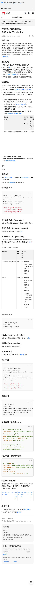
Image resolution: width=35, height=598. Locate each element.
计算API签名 (24, 177)
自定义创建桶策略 (10, 161)
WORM (11, 67)
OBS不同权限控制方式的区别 (22, 89)
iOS (25, 492)
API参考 (21, 21)
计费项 (19, 512)
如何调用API (8, 177)
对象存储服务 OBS (12, 21)
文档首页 (4, 21)
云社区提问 (14, 561)
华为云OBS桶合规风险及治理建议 (12, 537)
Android (22, 494)
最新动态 (5, 530)
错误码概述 (22, 354)
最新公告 (5, 532)
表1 (30, 242)
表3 (21, 231)
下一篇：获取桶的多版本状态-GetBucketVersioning (16, 521)
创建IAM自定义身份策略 (14, 113)
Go (12, 492)
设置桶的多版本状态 (12, 74)
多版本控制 (5, 56)
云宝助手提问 (6, 561)
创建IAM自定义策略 (20, 104)
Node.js (32, 494)
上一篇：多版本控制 (7, 518)
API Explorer (12, 182)
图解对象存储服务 (8, 539)
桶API (26, 21)
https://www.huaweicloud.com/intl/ (12, 4)
